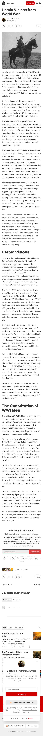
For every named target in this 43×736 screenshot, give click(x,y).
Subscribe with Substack (23, 702)
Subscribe (30, 3)
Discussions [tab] (19, 627)
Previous (9, 585)
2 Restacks (24, 569)
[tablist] (11, 600)
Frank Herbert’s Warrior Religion (12, 634)
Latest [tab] (10, 627)
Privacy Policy (25, 712)
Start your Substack (15, 726)
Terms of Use (32, 557)
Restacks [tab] (16, 600)
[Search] (39, 627)
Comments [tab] (7, 600)
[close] (36, 661)
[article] (21, 640)
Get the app (32, 726)
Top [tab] (4, 627)
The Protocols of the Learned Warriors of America (15, 653)
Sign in (38, 3)
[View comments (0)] (11, 26)
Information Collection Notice (23, 559)
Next (35, 585)
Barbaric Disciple (13, 18)
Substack (10, 731)
